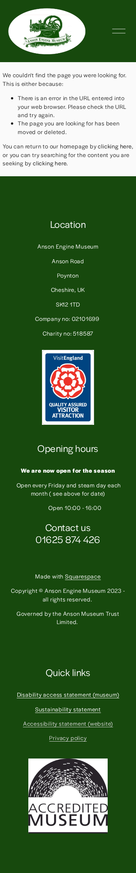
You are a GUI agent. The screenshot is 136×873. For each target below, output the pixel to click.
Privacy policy (68, 738)
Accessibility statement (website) (68, 723)
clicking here (114, 146)
